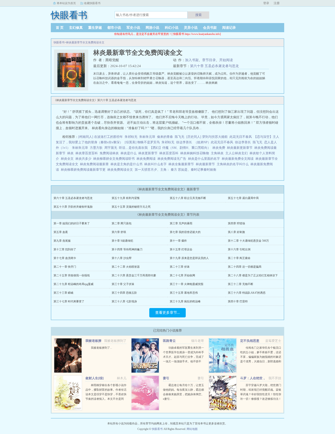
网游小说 (152, 27)
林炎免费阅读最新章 (95, 164)
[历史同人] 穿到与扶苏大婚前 (207, 137)
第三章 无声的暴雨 (181, 223)
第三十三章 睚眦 (63, 292)
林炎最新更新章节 (240, 147)
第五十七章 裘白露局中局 (243, 198)
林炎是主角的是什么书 (127, 164)
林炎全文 (68, 158)
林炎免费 (219, 147)
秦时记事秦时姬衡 (203, 169)
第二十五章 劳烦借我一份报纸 (72, 275)
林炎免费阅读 (147, 158)
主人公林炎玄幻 (237, 153)
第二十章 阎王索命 (239, 258)
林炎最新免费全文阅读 (238, 158)
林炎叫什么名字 (156, 164)
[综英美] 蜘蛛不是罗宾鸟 (142, 142)
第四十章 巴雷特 (238, 301)
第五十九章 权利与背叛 (126, 198)
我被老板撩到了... (101, 347)
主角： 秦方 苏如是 (174, 169)
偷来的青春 (165, 137)
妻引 (166, 378)
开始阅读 (226, 60)
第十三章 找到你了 (65, 249)
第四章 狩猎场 (236, 223)
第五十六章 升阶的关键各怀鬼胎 (73, 206)
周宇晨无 (110, 147)
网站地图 (192, 429)
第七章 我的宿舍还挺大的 (185, 232)
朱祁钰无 (131, 137)
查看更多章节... (167, 312)
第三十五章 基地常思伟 (184, 292)
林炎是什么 (129, 153)
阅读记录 (229, 27)
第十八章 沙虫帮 (121, 258)
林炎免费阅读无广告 (172, 158)
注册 (277, 3)
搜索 (198, 15)
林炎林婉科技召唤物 (195, 153)
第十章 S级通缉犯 (122, 240)
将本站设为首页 (66, 3)
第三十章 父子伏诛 (123, 284)
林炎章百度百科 (87, 153)
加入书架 (192, 60)
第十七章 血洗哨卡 (65, 258)
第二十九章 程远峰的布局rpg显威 (73, 284)
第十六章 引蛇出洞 (239, 249)
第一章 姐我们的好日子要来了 (72, 223)
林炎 (71, 153)
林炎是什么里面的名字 (205, 158)
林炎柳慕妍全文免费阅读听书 (115, 158)
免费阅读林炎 (110, 153)
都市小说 (114, 27)
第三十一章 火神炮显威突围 (186, 284)
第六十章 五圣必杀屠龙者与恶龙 (214, 66)
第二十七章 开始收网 (182, 275)
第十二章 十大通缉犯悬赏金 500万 (248, 240)
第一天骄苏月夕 (146, 169)
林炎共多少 (84, 158)
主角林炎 (218, 153)
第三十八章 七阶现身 (124, 301)
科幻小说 (171, 27)
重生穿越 (95, 27)
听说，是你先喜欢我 (133, 147)
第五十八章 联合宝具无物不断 (188, 198)
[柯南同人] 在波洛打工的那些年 (100, 137)
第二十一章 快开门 (65, 266)
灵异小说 (191, 27)
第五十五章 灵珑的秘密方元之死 (131, 206)
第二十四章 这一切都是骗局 (244, 266)
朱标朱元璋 (147, 137)
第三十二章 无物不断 (240, 284)
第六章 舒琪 (119, 232)
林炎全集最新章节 (182, 164)
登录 (266, 3)
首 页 (60, 27)
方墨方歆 (96, 147)
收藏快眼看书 (92, 3)
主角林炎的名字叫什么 (233, 164)
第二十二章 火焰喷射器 (126, 266)
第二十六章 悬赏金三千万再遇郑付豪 (134, 275)
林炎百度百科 (169, 153)
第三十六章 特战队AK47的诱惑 (246, 292)
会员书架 (210, 27)
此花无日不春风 (240, 137)
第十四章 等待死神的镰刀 (127, 249)
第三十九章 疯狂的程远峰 (185, 301)
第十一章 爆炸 (178, 240)
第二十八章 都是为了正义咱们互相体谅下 (253, 275)
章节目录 (209, 60)
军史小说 (133, 27)
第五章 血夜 (61, 232)
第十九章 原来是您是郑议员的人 (189, 258)
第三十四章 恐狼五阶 (124, 292)
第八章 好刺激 (236, 232)
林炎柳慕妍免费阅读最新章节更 (84, 169)
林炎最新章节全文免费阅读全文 (85, 42)
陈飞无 (179, 137)
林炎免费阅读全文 (121, 169)
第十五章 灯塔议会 (181, 249)
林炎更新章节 (148, 153)
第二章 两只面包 (121, 223)
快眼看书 (59, 42)
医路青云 (169, 340)
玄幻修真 (76, 27)
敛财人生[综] (94, 378)
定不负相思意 (249, 340)
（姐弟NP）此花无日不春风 (213, 142)
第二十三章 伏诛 (180, 266)
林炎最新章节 (206, 164)
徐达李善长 (184, 142)
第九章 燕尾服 (62, 240)
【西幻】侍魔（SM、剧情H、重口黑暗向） (180, 147)
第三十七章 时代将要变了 (69, 301)
